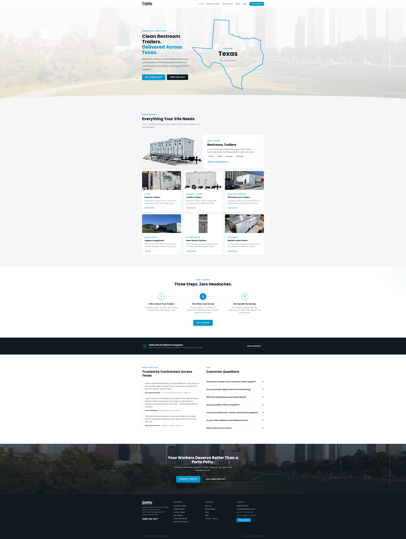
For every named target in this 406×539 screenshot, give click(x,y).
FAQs (207, 512)
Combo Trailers (179, 512)
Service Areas (227, 4)
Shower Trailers (179, 509)
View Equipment (254, 346)
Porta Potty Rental (180, 519)
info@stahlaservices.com (246, 509)
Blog (244, 4)
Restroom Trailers (213, 4)
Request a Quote (188, 479)
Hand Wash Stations (181, 522)
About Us (208, 506)
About (237, 4)
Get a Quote (257, 4)
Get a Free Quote (153, 77)
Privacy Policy (247, 536)
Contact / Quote (211, 519)
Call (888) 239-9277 (216, 479)
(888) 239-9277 (177, 77)
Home (201, 4)
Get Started (203, 322)
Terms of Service (258, 536)
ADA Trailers (178, 515)
